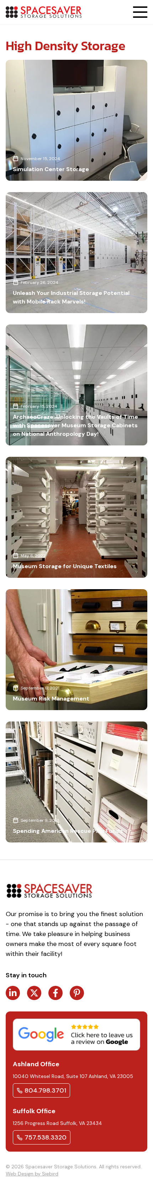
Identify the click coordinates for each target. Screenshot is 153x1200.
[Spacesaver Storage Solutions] (43, 12)
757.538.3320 (46, 1137)
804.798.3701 (45, 1090)
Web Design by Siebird (32, 1173)
